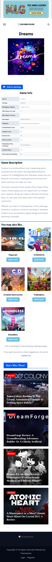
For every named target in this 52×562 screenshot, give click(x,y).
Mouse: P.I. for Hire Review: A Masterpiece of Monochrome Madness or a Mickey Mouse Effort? (24, 479)
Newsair (39, 549)
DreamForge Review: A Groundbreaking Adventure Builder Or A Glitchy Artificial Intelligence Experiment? (24, 440)
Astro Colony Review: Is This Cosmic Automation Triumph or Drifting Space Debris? (25, 399)
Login (23, 557)
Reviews (11, 375)
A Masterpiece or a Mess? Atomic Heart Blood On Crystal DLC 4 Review (26, 516)
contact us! (26, 355)
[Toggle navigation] (4, 24)
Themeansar (25, 553)
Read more (13, 259)
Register (31, 557)
